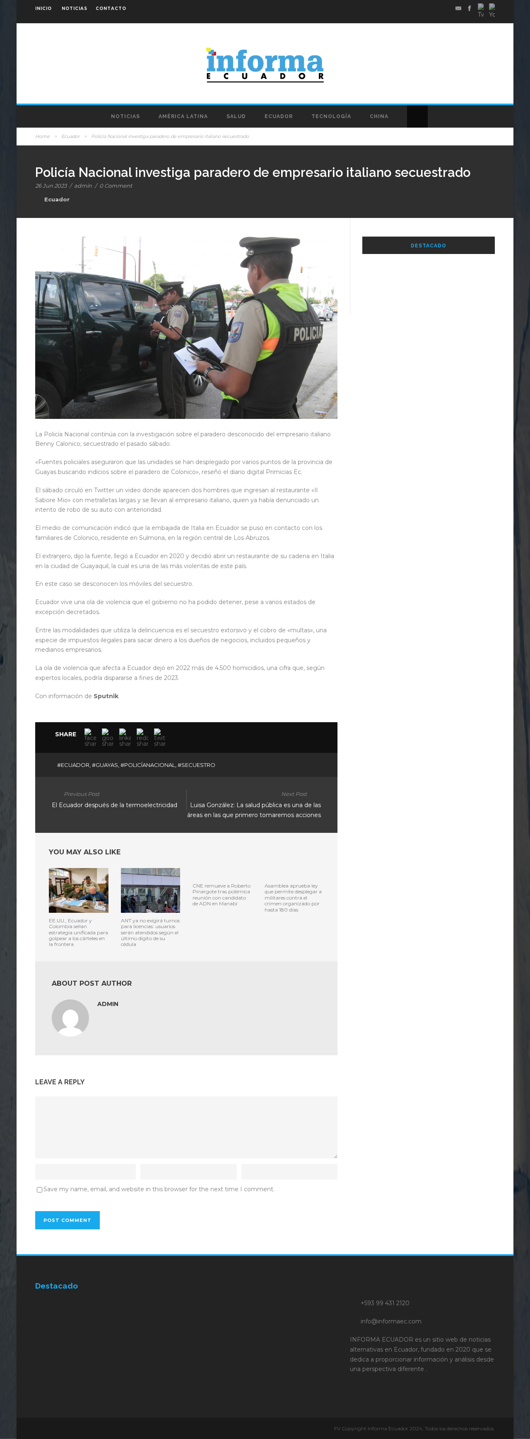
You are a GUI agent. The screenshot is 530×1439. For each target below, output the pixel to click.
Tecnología (331, 116)
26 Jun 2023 (51, 185)
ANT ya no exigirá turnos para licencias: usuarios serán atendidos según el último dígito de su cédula (150, 932)
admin (83, 185)
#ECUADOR (73, 765)
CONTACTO (111, 8)
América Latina (183, 116)
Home (42, 136)
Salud (236, 116)
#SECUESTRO (196, 765)
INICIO (43, 8)
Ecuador (279, 116)
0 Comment (115, 185)
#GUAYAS (105, 765)
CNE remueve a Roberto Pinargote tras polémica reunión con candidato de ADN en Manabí (222, 895)
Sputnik (106, 696)
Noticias (125, 116)
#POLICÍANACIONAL (147, 765)
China (379, 116)
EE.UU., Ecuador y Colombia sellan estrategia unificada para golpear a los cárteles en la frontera (78, 932)
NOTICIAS (74, 8)
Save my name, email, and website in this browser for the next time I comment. (159, 1189)
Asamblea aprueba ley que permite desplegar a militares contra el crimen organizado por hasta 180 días (293, 898)
